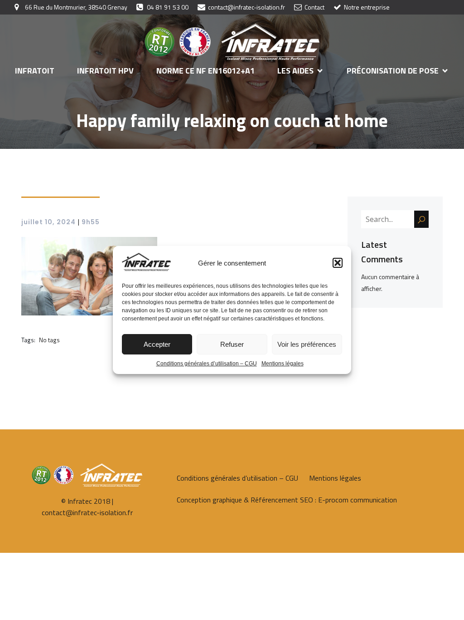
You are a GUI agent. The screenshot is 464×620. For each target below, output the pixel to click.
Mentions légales (282, 363)
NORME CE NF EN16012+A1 (205, 70)
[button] (337, 262)
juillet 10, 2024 (48, 221)
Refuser (232, 344)
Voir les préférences (306, 344)
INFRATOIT (34, 70)
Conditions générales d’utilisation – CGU (206, 363)
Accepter (157, 344)
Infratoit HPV (105, 70)
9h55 (91, 221)
